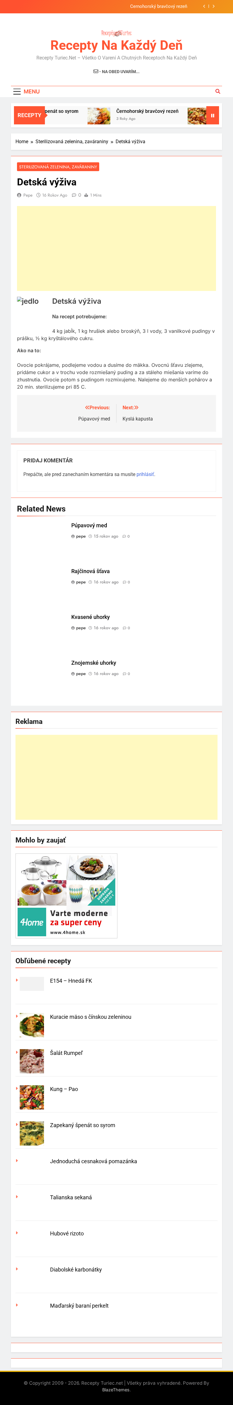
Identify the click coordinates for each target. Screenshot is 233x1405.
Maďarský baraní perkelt (79, 1305)
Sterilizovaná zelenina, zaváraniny (58, 167)
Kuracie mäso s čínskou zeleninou (90, 1017)
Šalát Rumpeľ (66, 1053)
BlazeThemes (116, 1389)
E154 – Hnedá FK (71, 981)
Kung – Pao (64, 1089)
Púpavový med (89, 525)
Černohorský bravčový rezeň (158, 6)
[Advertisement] (116, 248)
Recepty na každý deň (116, 45)
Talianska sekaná (71, 1197)
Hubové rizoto (67, 1233)
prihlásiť (145, 474)
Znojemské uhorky (93, 663)
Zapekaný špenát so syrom (82, 1125)
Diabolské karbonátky (76, 1269)
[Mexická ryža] (190, 119)
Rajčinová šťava (90, 571)
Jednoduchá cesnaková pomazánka (93, 1161)
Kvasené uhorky (90, 617)
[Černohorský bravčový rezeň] (90, 119)
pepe (27, 195)
